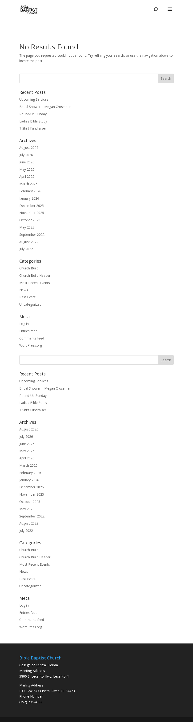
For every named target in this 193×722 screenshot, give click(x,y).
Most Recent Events (34, 282)
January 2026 (29, 198)
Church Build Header (34, 275)
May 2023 (26, 227)
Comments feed (31, 338)
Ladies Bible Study (33, 121)
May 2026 (26, 169)
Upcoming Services (33, 99)
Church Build (28, 268)
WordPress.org (30, 345)
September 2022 (31, 234)
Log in (24, 323)
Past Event (27, 297)
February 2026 (30, 191)
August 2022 (28, 242)
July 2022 (26, 249)
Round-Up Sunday (33, 114)
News (23, 290)
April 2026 (26, 176)
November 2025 (31, 212)
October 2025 (29, 220)
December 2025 (31, 205)
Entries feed (28, 331)
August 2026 (28, 147)
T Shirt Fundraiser (32, 128)
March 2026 (28, 183)
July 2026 (26, 155)
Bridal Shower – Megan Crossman (45, 106)
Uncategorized (30, 304)
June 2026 (26, 162)
